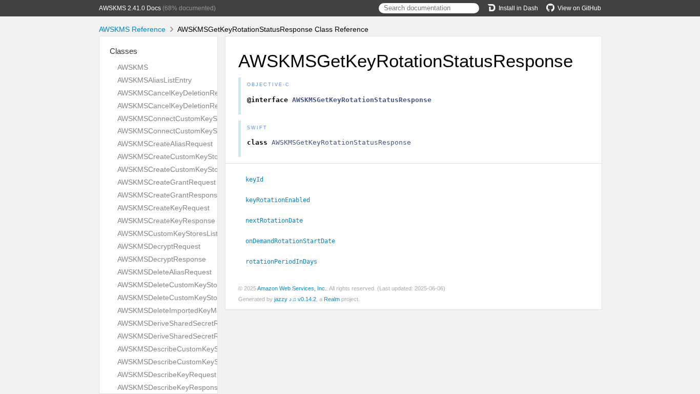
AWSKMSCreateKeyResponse (166, 220)
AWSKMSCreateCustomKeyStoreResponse (187, 169)
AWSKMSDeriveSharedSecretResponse (181, 336)
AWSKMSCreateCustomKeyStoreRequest (184, 156)
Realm (332, 299)
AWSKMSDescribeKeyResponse (169, 387)
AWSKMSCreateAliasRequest (165, 144)
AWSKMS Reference (132, 29)
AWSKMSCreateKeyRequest (163, 208)
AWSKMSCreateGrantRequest (166, 182)
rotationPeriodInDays (285, 261)
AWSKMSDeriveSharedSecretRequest (179, 323)
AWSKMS (132, 67)
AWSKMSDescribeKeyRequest (166, 374)
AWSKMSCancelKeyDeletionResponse (179, 106)
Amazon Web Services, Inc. (291, 288)
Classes (123, 51)
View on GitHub (579, 8)
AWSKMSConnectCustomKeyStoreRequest (187, 118)
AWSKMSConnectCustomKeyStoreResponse (190, 131)
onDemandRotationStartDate (294, 241)
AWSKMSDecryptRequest (158, 246)
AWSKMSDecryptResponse (161, 259)
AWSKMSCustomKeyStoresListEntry (176, 233)
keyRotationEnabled (282, 200)
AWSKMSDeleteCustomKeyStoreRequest (184, 285)
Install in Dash (518, 8)
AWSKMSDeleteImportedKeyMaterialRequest (190, 310)
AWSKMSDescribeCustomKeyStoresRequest (189, 349)
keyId (258, 179)
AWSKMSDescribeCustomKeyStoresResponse (192, 362)
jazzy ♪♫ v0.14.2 (295, 299)
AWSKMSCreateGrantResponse (169, 195)
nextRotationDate (278, 220)
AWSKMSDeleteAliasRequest (164, 272)
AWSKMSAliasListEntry (154, 80)
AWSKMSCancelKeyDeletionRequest (177, 93)
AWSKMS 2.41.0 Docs (130, 8)
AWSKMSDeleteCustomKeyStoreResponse (187, 297)
